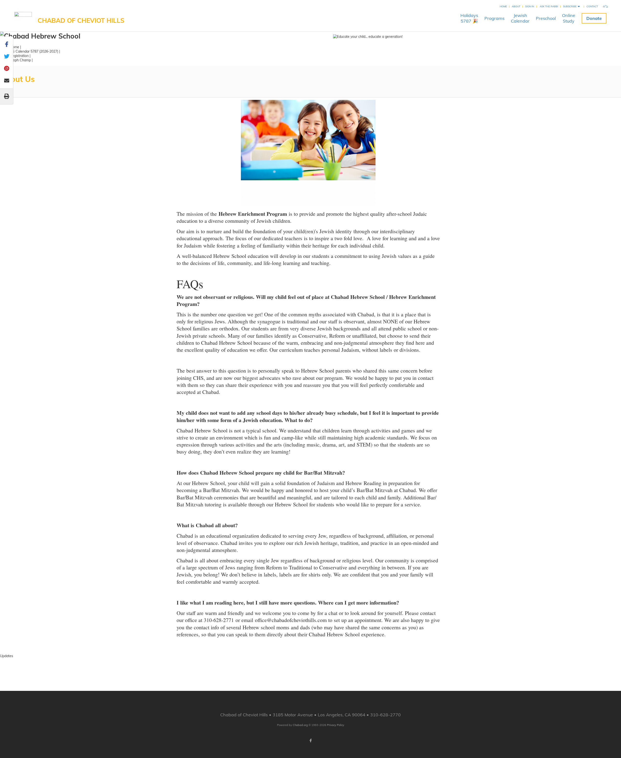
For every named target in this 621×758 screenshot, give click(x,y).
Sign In (529, 6)
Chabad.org (300, 725)
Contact (592, 6)
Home (503, 6)
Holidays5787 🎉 (469, 18)
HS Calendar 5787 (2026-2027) (34, 51)
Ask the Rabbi (549, 6)
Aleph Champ (20, 60)
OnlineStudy (568, 18)
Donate (594, 18)
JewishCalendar (520, 18)
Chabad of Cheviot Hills (81, 20)
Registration (19, 56)
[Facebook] (310, 740)
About (516, 6)
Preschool (546, 18)
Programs (494, 18)
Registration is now (310, 660)
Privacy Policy (335, 725)
